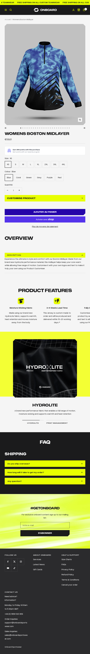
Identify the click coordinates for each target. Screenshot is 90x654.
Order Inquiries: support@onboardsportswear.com (16, 622)
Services (37, 559)
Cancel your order (70, 584)
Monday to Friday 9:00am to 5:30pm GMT (16, 607)
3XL (54, 164)
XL (38, 164)
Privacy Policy (68, 569)
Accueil (8, 19)
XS (8, 164)
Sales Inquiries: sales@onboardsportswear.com (16, 635)
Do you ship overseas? (19, 463)
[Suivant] (84, 128)
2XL (46, 164)
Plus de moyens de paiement (45, 226)
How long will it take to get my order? (26, 472)
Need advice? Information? (11, 598)
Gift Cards (37, 569)
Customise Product (21, 198)
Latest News (39, 564)
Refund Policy (68, 574)
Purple (49, 177)
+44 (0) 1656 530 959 (14, 614)
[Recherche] (11, 10)
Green (29, 177)
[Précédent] (6, 128)
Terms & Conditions (70, 579)
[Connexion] (73, 10)
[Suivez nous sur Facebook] (8, 561)
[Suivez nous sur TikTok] (14, 568)
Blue (9, 177)
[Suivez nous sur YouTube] (8, 568)
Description (14, 255)
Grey (39, 177)
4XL (63, 164)
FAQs (64, 564)
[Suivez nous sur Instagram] (21, 561)
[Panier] (84, 10)
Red (59, 177)
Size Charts (67, 559)
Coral (18, 177)
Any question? (15, 481)
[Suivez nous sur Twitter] (14, 561)
